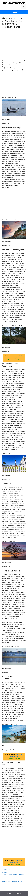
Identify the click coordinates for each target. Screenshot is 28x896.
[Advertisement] (14, 45)
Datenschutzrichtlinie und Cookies (12, 881)
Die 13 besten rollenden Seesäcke (14, 874)
